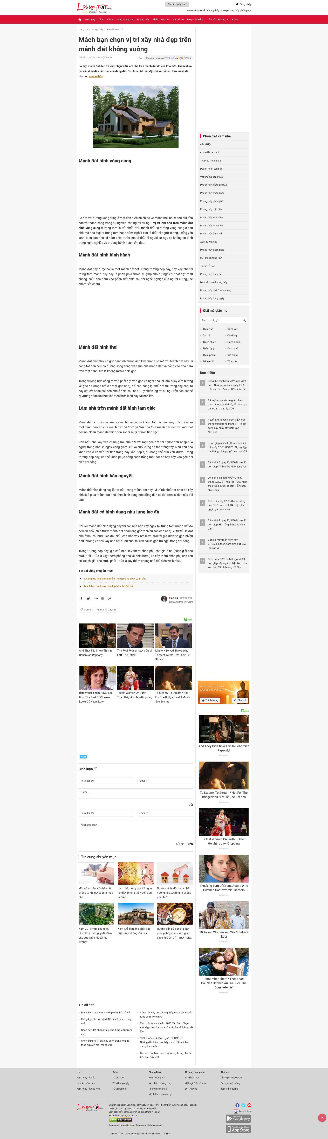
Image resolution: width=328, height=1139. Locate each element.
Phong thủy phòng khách (213, 185)
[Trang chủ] (80, 19)
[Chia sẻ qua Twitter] (88, 599)
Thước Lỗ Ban (207, 266)
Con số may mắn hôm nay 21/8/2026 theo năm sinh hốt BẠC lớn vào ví (227, 544)
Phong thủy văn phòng (212, 225)
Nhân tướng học (161, 19)
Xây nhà (112, 609)
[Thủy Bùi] (164, 599)
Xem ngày (90, 19)
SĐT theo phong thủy (211, 257)
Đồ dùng (232, 335)
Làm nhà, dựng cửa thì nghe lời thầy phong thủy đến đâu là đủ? (135, 893)
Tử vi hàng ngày (121, 1083)
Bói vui (109, 19)
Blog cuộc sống (195, 19)
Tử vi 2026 (118, 1077)
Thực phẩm (209, 355)
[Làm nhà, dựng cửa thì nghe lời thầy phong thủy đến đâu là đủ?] (135, 873)
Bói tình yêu (191, 1088)
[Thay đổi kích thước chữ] (140, 58)
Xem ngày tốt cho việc (88, 1088)
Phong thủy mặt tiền (211, 209)
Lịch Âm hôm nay (86, 1083)
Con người (233, 348)
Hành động (233, 342)
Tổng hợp (232, 361)
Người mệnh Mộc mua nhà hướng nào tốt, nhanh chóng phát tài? (174, 893)
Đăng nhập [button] (245, 4)
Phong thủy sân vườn (211, 217)
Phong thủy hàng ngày (212, 298)
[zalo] (95, 599)
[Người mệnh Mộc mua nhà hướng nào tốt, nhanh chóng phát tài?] (175, 873)
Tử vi (100, 19)
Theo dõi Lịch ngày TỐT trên (159, 58)
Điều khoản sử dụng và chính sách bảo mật (141, 1133)
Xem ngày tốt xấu (86, 1077)
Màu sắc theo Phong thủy (213, 282)
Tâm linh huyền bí (230, 1088)
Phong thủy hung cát (211, 274)
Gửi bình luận (184, 844)
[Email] (102, 599)
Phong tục (223, 19)
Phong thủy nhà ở (216, 10)
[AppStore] (238, 1132)
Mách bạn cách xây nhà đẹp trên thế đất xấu (109, 586)
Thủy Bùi (174, 598)
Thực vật (208, 329)
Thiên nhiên (209, 342)
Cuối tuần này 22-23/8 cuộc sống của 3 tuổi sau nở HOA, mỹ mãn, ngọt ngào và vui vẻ (226, 505)
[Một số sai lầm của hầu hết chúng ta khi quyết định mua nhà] (96, 873)
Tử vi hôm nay (192, 1077)
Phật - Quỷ (208, 348)
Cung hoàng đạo (125, 19)
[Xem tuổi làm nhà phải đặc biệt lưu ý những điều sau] (135, 914)
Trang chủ (83, 29)
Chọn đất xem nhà (114, 29)
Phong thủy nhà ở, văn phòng (215, 290)
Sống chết (208, 361)
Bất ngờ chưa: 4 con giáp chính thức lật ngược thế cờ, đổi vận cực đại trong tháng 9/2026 (227, 404)
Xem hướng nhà (208, 241)
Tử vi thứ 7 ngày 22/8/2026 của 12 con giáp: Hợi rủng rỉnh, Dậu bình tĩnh (227, 524)
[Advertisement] (129, 193)
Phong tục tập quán (231, 1077)
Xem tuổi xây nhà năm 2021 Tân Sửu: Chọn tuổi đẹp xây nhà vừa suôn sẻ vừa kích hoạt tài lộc (166, 1027)
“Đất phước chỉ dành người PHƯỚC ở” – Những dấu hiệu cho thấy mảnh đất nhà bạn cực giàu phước (164, 1042)
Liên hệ (166, 1133)
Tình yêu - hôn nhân (210, 160)
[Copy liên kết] (109, 599)
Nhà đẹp (99, 609)
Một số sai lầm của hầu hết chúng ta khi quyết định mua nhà (96, 893)
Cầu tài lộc (205, 144)
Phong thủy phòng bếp (212, 201)
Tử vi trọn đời (119, 1088)
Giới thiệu (113, 1133)
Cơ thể (206, 335)
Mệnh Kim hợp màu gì (160, 1094)
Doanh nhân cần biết (211, 168)
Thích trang (211, 700)
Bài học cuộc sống (230, 1083)
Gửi (191, 804)
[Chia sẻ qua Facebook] (81, 599)
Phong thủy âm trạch (211, 233)
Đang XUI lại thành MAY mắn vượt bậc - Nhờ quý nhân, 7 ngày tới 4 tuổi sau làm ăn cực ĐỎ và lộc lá (227, 385)
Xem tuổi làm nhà (196, 10)
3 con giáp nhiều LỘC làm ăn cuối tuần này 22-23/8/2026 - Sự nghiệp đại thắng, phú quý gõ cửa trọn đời (227, 447)
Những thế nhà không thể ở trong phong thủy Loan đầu (115, 578)
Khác (235, 19)
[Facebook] (237, 1106)
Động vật (232, 329)
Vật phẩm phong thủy (211, 177)
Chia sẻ (241, 700)
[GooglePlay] (238, 1122)
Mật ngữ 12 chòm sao (196, 1083)
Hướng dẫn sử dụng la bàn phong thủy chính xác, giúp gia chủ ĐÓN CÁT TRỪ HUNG (174, 933)
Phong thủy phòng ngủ (239, 10)
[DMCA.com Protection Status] (120, 1121)
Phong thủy (143, 19)
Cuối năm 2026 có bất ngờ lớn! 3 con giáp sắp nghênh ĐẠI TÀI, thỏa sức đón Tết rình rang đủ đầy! (227, 563)
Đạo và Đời (178, 19)
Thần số (211, 19)
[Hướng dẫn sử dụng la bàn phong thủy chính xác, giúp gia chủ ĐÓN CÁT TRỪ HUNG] (175, 914)
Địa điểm (232, 355)
